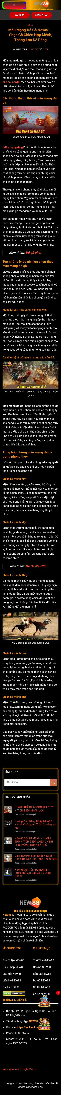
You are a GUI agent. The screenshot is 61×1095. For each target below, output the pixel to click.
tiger (45, 49)
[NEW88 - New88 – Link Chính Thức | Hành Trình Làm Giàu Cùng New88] (42, 5)
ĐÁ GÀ (31, 26)
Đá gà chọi (33, 253)
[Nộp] (53, 782)
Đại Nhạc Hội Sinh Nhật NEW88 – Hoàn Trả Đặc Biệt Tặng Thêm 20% (36, 857)
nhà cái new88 (11, 82)
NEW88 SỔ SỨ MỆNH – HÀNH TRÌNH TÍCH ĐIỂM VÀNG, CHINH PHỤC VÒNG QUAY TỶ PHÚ (34, 841)
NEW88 (7, 914)
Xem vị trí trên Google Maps (19, 1069)
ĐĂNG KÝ (20, 15)
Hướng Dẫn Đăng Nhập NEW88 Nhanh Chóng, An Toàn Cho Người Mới (35, 824)
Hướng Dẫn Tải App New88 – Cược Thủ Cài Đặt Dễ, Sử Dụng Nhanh (33, 873)
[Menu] (14, 5)
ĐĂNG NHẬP (41, 15)
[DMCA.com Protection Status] (14, 993)
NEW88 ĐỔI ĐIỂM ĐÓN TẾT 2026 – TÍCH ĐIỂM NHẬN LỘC (34, 809)
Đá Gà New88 (35, 566)
